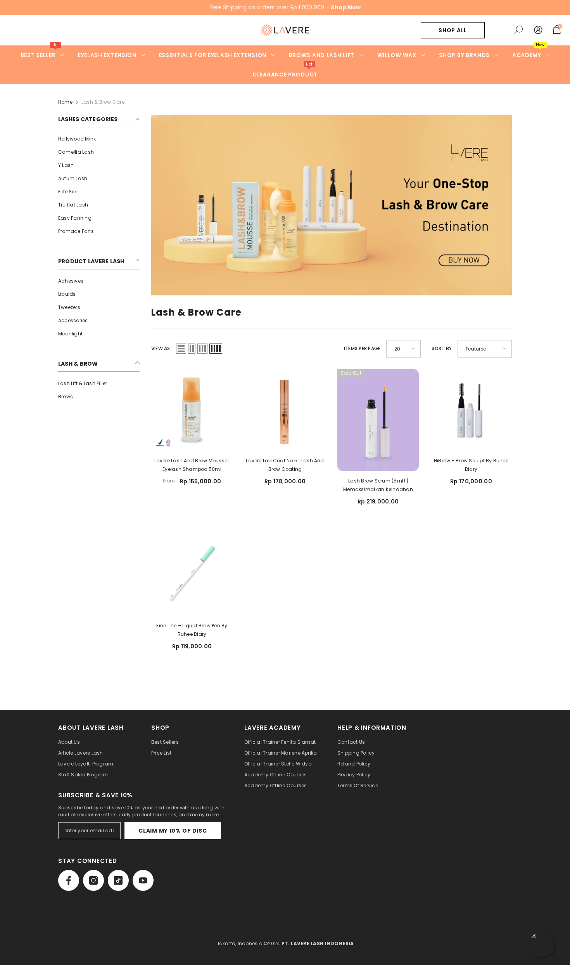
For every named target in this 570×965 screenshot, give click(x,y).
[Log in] (538, 30)
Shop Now (346, 7)
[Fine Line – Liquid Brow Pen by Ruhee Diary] (192, 575)
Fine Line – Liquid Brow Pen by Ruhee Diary (191, 629)
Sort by (442, 348)
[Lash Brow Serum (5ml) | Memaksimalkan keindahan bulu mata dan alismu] (378, 420)
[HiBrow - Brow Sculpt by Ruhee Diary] (471, 410)
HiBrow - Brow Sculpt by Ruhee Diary (471, 464)
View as (160, 348)
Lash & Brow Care (102, 102)
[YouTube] (143, 880)
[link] (331, 205)
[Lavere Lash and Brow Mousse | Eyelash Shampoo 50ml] (192, 410)
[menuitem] (99, 139)
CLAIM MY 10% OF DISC (172, 831)
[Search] (504, 30)
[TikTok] (118, 880)
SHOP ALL (453, 30)
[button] (181, 349)
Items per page (362, 348)
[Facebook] (68, 880)
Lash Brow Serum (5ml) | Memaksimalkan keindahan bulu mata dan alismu (378, 485)
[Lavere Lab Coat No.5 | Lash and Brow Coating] (285, 410)
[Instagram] (93, 880)
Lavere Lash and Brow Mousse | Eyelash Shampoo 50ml (192, 464)
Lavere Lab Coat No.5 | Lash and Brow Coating (285, 464)
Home (65, 102)
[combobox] (497, 30)
